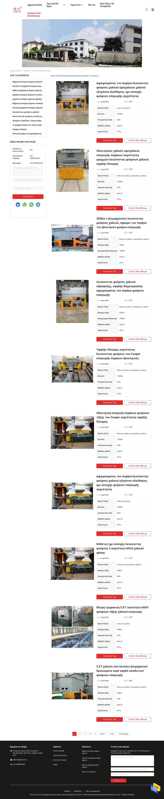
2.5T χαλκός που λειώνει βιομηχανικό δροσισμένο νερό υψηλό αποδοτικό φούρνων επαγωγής (122, 671)
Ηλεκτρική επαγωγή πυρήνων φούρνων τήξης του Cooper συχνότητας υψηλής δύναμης (122, 417)
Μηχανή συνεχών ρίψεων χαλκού (27, 82)
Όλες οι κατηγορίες (89, 772)
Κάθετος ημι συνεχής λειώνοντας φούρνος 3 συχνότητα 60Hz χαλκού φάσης (120, 548)
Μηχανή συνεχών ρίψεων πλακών (27, 103)
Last (112, 734)
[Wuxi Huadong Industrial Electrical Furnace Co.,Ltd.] (17, 9)
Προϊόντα (27, 71)
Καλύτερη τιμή (109, 140)
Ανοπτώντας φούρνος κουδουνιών (27, 116)
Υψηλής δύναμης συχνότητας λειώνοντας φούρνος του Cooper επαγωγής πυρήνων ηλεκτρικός (118, 354)
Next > (103, 734)
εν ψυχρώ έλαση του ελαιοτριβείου (27, 125)
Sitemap (67, 791)
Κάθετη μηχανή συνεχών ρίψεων (27, 90)
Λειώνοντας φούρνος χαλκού (25, 112)
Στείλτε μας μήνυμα (137, 140)
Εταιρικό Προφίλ (58, 751)
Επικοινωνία (28, 196)
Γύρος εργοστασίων (60, 755)
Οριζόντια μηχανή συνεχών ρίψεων (27, 86)
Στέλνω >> (118, 780)
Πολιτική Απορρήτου (93, 791)
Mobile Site (77, 791)
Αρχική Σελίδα (15, 71)
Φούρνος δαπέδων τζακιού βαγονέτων (27, 121)
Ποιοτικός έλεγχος (59, 760)
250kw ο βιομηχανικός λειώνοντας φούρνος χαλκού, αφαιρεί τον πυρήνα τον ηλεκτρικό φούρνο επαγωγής (121, 223)
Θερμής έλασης (19, 129)
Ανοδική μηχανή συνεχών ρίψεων (27, 108)
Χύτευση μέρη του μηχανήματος (27, 134)
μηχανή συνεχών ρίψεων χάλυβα (27, 99)
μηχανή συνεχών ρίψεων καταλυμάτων (27, 95)
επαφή (55, 764)
